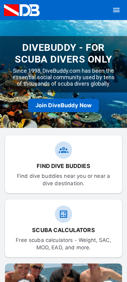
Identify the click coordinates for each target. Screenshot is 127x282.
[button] (116, 10)
